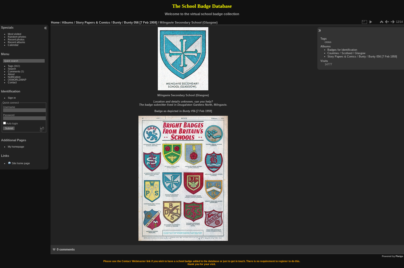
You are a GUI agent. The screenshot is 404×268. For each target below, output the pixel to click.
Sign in (12, 97)
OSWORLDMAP (17, 79)
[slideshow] (370, 22)
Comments (14, 71)
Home (55, 22)
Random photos (17, 36)
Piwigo (399, 256)
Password (9, 115)
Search (12, 68)
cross (328, 42)
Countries (333, 53)
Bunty (117, 22)
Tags (10, 66)
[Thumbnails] (381, 22)
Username (9, 107)
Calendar (13, 45)
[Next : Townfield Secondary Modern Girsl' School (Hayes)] (392, 22)
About (11, 74)
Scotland (347, 53)
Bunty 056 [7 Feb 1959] (140, 22)
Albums (67, 22)
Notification (14, 77)
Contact (12, 82)
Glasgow (360, 53)
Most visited (14, 34)
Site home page (21, 163)
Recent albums (16, 42)
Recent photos (16, 39)
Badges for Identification (342, 49)
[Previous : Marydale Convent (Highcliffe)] (387, 22)
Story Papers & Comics (93, 22)
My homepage (16, 146)
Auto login (12, 123)
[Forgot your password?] (41, 129)
